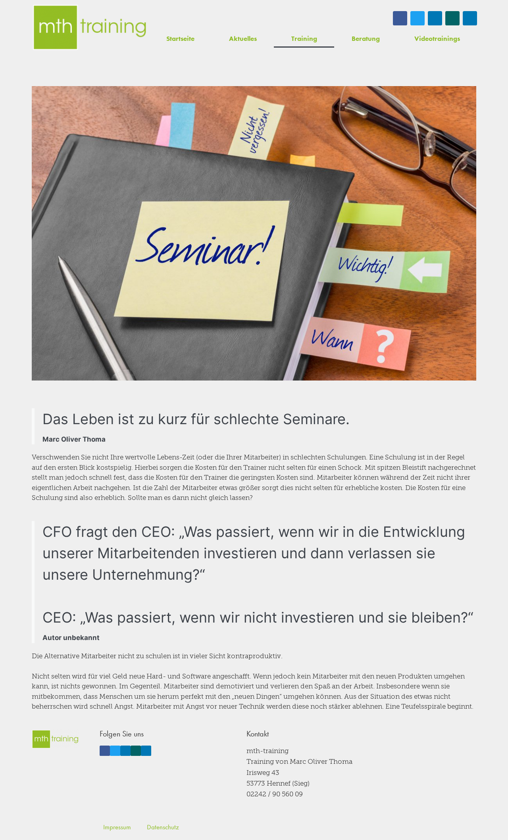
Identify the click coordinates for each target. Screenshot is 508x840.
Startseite (180, 38)
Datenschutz (163, 827)
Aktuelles (243, 38)
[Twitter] (417, 18)
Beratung (366, 38)
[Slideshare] (470, 18)
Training (304, 38)
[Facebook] (400, 18)
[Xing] (452, 18)
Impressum (117, 827)
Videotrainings (437, 38)
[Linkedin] (435, 18)
